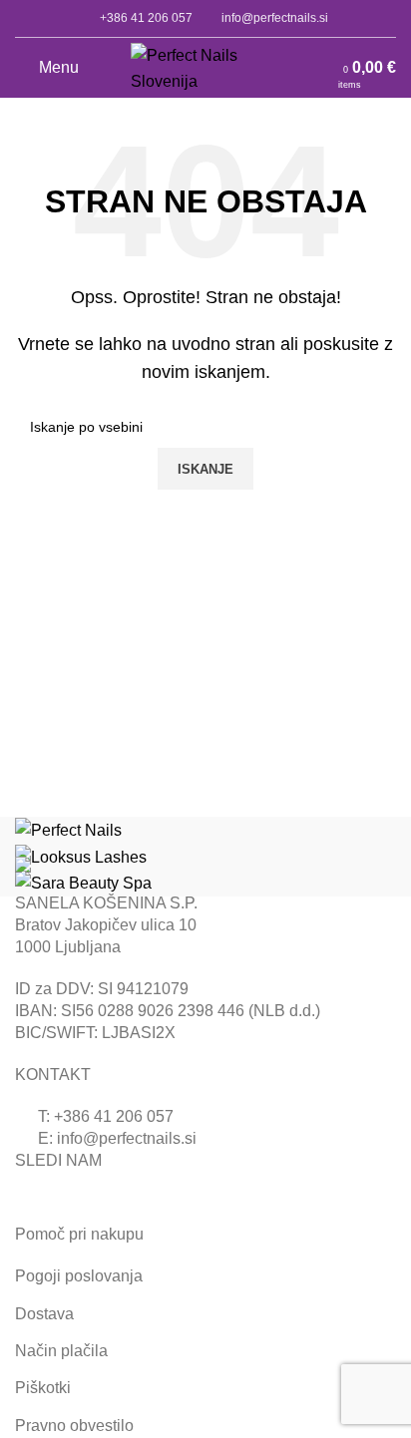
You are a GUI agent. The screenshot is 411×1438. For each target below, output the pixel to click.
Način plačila (61, 1350)
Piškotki (43, 1387)
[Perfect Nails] (68, 829)
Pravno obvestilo (74, 1425)
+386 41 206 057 (146, 18)
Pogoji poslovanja (79, 1275)
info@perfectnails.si (274, 18)
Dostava (44, 1313)
